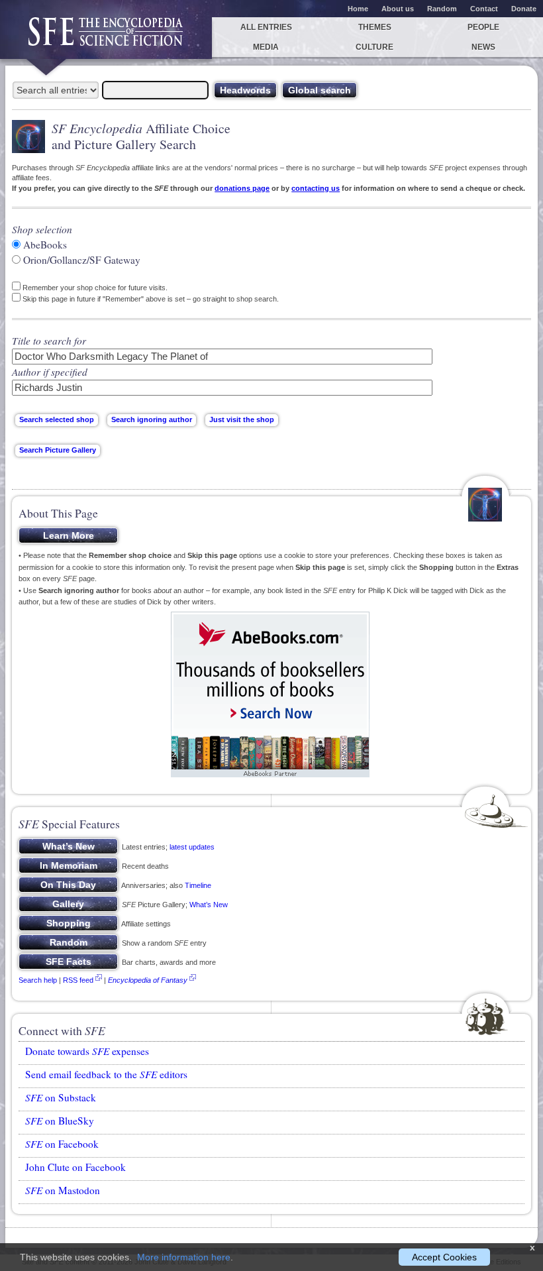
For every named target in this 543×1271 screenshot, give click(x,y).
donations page (242, 188)
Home (358, 9)
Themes (374, 27)
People (483, 27)
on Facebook (62, 1143)
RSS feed (78, 980)
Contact (484, 9)
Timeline (198, 885)
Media (266, 47)
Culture (374, 47)
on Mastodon (62, 1190)
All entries (266, 27)
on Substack (60, 1097)
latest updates (192, 847)
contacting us (315, 188)
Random (442, 9)
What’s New (208, 905)
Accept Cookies (444, 1257)
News (483, 47)
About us (397, 9)
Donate (523, 9)
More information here (183, 1257)
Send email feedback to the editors (106, 1074)
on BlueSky (59, 1120)
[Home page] (106, 38)
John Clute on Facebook (75, 1167)
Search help (38, 980)
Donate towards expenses (87, 1051)
